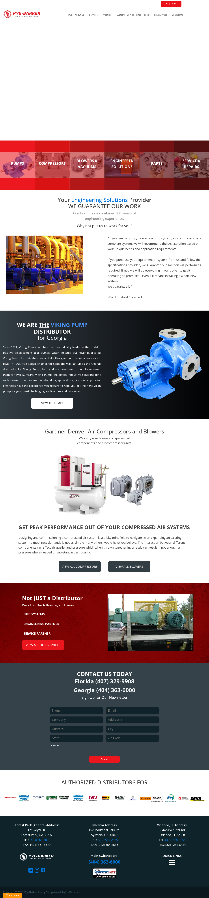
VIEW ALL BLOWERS (129, 566)
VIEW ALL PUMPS (52, 403)
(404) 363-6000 (115, 690)
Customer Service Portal (128, 14)
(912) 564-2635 (107, 840)
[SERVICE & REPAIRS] (191, 188)
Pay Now (171, 3)
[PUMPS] (17, 188)
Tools (146, 14)
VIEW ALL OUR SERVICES (43, 645)
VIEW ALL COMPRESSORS (79, 566)
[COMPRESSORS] (52, 188)
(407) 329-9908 (114, 681)
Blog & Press (160, 14)
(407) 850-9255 (175, 840)
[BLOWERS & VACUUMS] (87, 188)
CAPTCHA (54, 745)
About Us (79, 14)
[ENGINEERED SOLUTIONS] (121, 188)
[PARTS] (156, 188)
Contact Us (177, 14)
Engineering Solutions (99, 200)
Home (69, 14)
